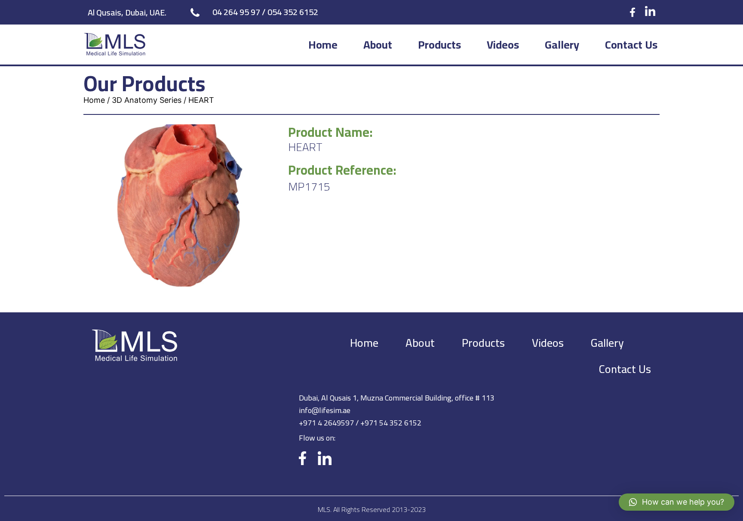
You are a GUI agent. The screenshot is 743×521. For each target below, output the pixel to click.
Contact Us (631, 44)
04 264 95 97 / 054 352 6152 (265, 12)
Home (323, 44)
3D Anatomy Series (146, 100)
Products (439, 44)
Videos (503, 44)
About (377, 44)
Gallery (562, 44)
